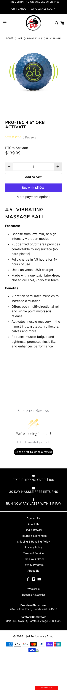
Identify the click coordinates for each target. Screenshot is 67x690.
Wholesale (33, 588)
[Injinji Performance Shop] (33, 23)
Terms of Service (33, 553)
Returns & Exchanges (34, 535)
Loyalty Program (33, 564)
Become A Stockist (33, 594)
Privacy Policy (33, 547)
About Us (33, 524)
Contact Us (33, 518)
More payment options (33, 197)
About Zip (33, 570)
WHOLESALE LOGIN (43, 8)
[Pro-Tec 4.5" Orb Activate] (33, 73)
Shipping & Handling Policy (33, 541)
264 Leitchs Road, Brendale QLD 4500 (33, 609)
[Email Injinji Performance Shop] (39, 580)
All (20, 38)
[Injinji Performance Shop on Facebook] (28, 580)
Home (9, 38)
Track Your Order (33, 559)
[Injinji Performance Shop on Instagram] (33, 580)
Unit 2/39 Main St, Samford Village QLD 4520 (33, 620)
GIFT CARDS (18, 8)
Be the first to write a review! (33, 452)
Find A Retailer (33, 529)
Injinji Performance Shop (38, 636)
